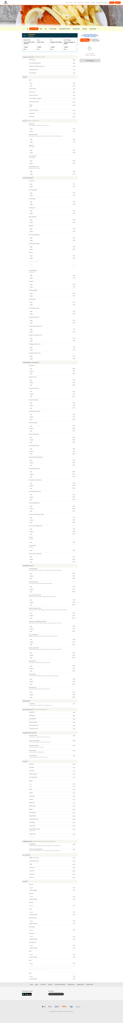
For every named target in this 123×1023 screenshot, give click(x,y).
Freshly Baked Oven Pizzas (64, 29)
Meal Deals (84, 29)
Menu (71, 2)
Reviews (93, 2)
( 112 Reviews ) (31, 36)
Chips (41, 29)
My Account (80, 2)
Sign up (117, 2)
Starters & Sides (33, 29)
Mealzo (72, 1011)
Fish (46, 29)
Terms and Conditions (60, 984)
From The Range (52, 29)
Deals (75, 2)
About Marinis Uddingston (102, 2)
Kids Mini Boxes (93, 29)
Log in (112, 2)
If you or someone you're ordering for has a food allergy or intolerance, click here (90, 35)
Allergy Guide (80, 984)
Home (67, 2)
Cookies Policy (89, 984)
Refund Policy (71, 984)
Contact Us (87, 2)
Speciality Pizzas (76, 29)
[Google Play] (27, 994)
